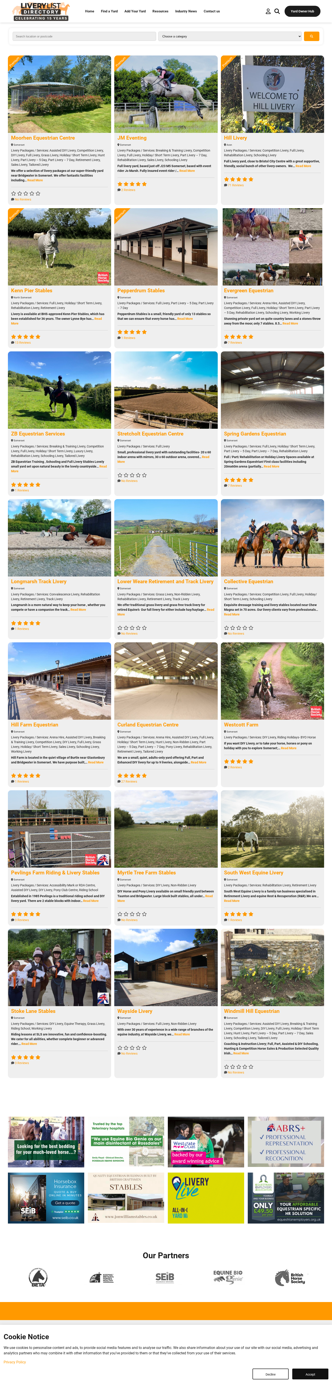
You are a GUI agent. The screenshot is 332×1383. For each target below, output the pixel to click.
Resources (160, 11)
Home (89, 11)
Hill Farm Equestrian (34, 725)
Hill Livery (235, 138)
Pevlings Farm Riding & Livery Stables (55, 873)
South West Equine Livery (253, 873)
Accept (310, 1374)
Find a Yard (109, 11)
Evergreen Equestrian (249, 291)
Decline (271, 1374)
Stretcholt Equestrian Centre (150, 434)
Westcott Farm (241, 725)
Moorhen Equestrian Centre (43, 138)
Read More (35, 180)
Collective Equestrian (248, 582)
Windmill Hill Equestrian (252, 1011)
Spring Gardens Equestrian (255, 434)
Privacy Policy (15, 1362)
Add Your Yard (135, 11)
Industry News (186, 11)
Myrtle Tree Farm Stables (146, 873)
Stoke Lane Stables (33, 1011)
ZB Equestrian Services (38, 434)
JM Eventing (132, 138)
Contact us (212, 11)
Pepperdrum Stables (141, 291)
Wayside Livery (134, 1011)
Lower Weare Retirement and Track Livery (165, 582)
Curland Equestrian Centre (147, 725)
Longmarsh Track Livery (39, 582)
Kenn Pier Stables (31, 291)
